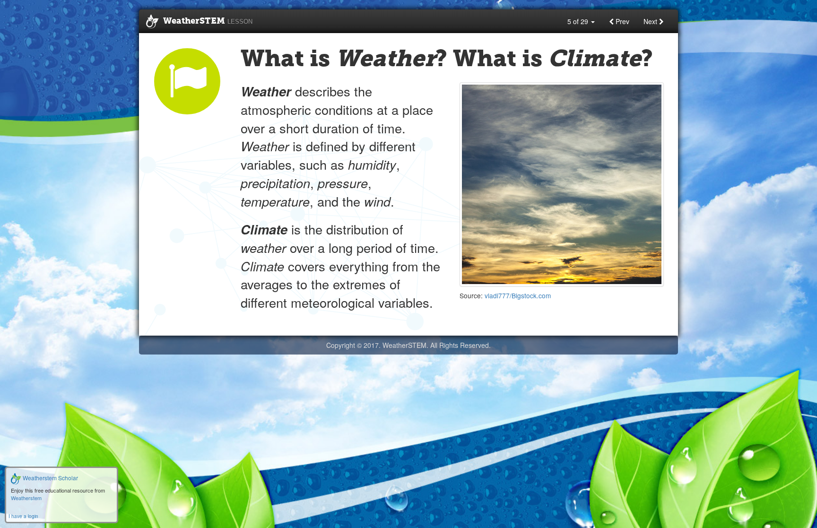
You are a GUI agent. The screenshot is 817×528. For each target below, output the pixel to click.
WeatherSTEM (207, 21)
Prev (621, 21)
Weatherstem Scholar (49, 478)
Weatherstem (26, 498)
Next (651, 21)
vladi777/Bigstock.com (518, 295)
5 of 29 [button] (578, 21)
